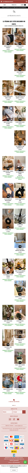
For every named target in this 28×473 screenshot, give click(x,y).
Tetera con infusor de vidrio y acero (8, 97)
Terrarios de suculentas (20, 296)
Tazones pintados (20, 46)
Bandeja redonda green (8, 389)
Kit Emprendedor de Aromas (20, 172)
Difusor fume (20, 224)
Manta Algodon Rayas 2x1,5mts (8, 122)
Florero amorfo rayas (19, 122)
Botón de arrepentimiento (14, 460)
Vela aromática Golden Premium (8, 275)
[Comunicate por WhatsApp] (25, 462)
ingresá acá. (22, 459)
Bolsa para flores (20, 389)
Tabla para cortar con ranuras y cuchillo (20, 97)
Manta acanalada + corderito (8, 46)
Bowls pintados (20, 72)
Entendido (14, 470)
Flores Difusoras (20, 321)
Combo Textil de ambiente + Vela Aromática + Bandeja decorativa (20, 271)
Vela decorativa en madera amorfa (8, 199)
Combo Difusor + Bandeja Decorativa (8, 171)
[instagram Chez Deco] (10, 419)
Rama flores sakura (8, 321)
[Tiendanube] (14, 462)
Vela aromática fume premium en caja (20, 147)
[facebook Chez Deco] (14, 419)
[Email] (18, 419)
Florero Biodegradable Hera (20, 199)
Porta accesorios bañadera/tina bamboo (20, 249)
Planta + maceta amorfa (20, 365)
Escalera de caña (8, 347)
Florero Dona (8, 229)
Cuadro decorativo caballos (20, 339)
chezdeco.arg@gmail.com (19, 425)
